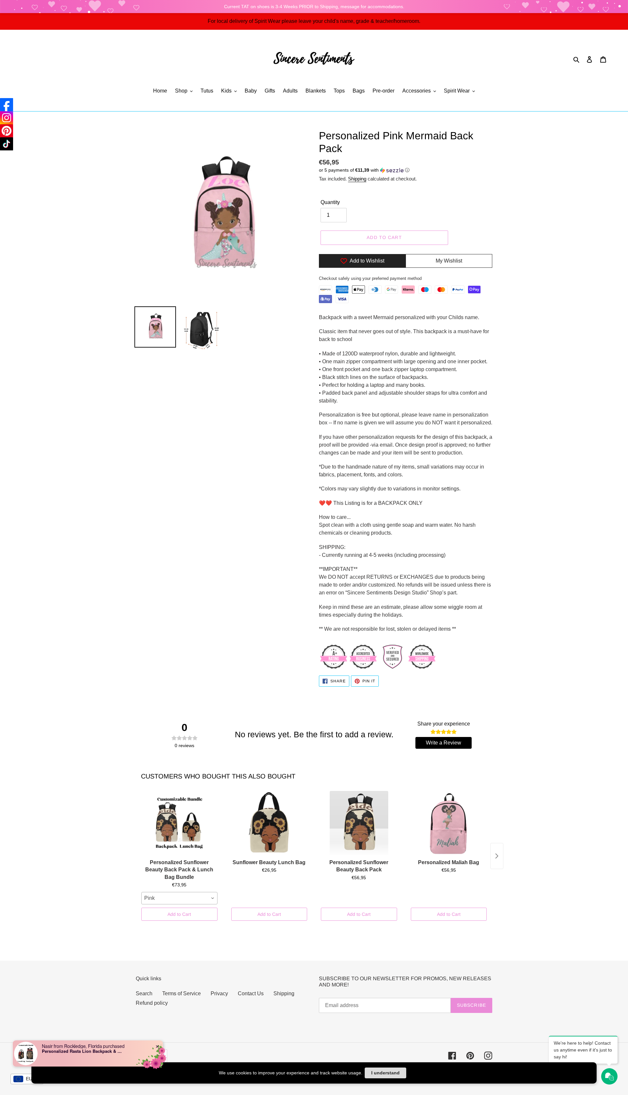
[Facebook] (6, 104)
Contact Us (251, 993)
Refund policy (152, 1003)
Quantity (330, 202)
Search (144, 993)
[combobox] (179, 898)
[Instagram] (6, 117)
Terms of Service (181, 993)
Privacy (219, 993)
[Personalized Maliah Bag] (449, 823)
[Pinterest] (6, 130)
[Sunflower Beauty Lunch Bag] (269, 823)
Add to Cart (179, 914)
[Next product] (496, 856)
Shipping (357, 178)
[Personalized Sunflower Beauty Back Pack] (359, 823)
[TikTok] (6, 143)
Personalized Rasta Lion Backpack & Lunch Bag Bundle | (83, 1051)
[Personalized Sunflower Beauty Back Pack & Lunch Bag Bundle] (179, 823)
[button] (364, 170)
